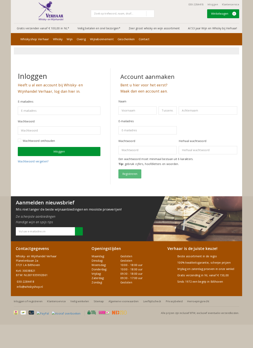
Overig (81, 39)
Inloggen (213, 4)
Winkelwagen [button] (223, 13)
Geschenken (126, 39)
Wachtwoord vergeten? (33, 161)
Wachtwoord (126, 141)
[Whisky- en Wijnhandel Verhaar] (51, 11)
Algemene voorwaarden (124, 301)
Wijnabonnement (102, 39)
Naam (122, 101)
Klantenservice (230, 4)
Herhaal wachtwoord (192, 141)
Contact (144, 39)
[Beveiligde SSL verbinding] (104, 313)
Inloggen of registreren (28, 301)
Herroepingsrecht (198, 301)
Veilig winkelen (79, 301)
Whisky (58, 39)
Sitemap (99, 301)
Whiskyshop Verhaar (34, 39)
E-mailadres (126, 121)
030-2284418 (196, 4)
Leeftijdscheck (152, 301)
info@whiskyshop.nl (30, 287)
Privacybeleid (174, 301)
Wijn (70, 39)
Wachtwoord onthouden (39, 141)
